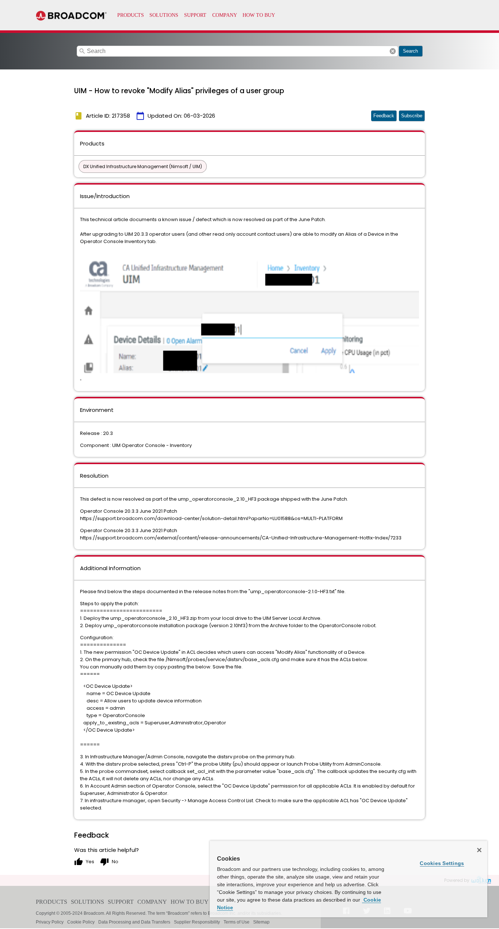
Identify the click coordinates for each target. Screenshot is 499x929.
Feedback (383, 115)
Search (410, 51)
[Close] (479, 850)
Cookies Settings (442, 863)
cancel (392, 51)
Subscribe (411, 115)
